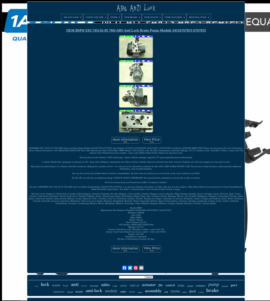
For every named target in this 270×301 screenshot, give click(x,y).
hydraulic (225, 286)
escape (115, 286)
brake (212, 290)
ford (192, 291)
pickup (140, 292)
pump (213, 284)
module (111, 291)
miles (105, 285)
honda (79, 291)
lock (45, 284)
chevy (132, 291)
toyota (175, 291)
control (170, 285)
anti (75, 284)
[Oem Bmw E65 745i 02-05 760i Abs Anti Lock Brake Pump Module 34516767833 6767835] (136, 47)
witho (123, 291)
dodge (181, 285)
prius (185, 292)
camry (190, 286)
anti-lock (94, 290)
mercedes (94, 286)
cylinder (123, 286)
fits (160, 285)
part (234, 285)
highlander (59, 291)
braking (200, 292)
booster (84, 286)
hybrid (134, 285)
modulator (201, 286)
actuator (149, 285)
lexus (65, 285)
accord (70, 292)
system (56, 285)
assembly (153, 290)
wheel (36, 286)
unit (166, 292)
